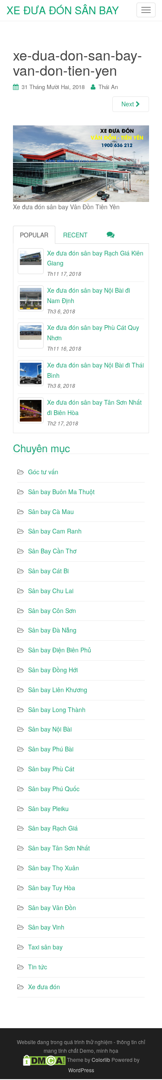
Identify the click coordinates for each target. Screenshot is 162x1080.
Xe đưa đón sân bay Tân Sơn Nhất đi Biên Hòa (94, 407)
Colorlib (101, 1059)
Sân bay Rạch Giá (53, 828)
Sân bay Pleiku (48, 808)
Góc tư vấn (43, 471)
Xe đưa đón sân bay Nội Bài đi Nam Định (88, 295)
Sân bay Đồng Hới (53, 669)
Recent (75, 234)
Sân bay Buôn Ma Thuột (61, 491)
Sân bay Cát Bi (48, 570)
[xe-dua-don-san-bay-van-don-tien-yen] (81, 162)
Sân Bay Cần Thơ (52, 550)
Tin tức (37, 966)
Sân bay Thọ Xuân (53, 867)
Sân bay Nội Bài (50, 729)
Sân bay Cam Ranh (55, 531)
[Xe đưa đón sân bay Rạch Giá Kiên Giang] (31, 261)
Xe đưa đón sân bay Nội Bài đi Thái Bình (95, 370)
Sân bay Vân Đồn (52, 907)
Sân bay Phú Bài (50, 748)
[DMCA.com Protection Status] (44, 1059)
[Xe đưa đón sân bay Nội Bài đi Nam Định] (31, 298)
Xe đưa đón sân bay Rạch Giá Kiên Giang (95, 258)
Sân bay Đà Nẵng (52, 630)
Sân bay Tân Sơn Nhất (59, 848)
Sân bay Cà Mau (51, 511)
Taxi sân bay (45, 947)
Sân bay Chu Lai (50, 590)
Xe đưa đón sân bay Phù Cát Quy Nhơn (93, 332)
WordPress (81, 1070)
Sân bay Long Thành (57, 709)
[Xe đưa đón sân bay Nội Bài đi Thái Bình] (31, 373)
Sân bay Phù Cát (51, 768)
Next (128, 103)
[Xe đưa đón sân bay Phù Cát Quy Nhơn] (31, 335)
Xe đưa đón (44, 986)
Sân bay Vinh (46, 927)
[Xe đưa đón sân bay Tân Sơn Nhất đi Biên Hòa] (31, 410)
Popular (34, 234)
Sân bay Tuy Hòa (51, 887)
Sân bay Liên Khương (57, 689)
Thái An (108, 87)
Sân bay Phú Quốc (53, 788)
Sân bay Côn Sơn (52, 610)
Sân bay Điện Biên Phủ (59, 649)
